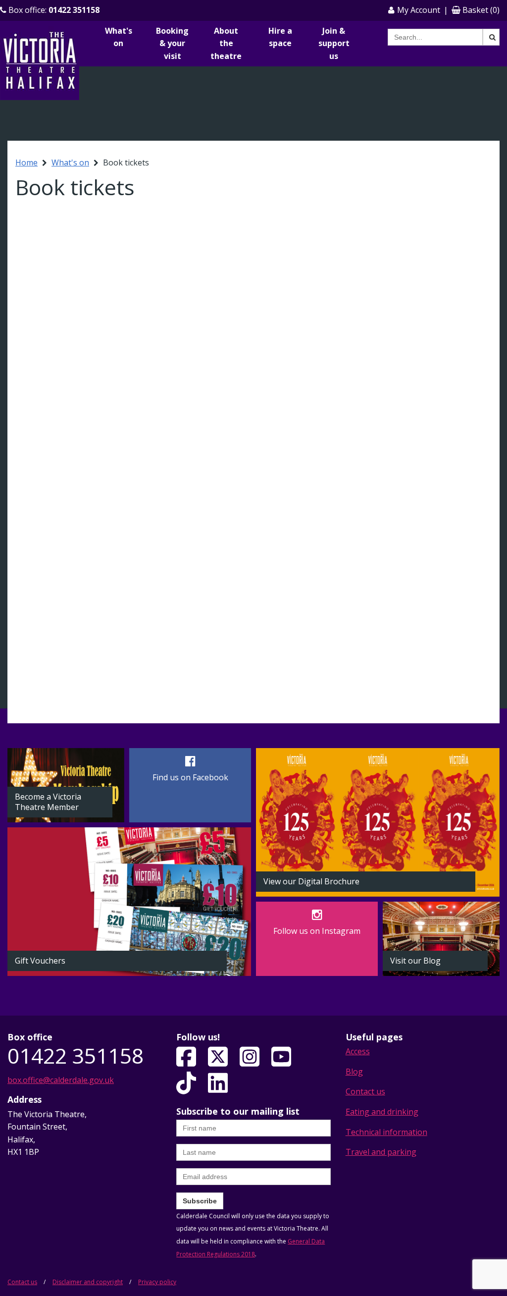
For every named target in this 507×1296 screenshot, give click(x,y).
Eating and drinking (382, 1111)
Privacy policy (157, 1282)
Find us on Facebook (190, 777)
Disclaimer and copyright (87, 1282)
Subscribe (200, 1201)
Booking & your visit (172, 43)
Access (358, 1051)
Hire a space (280, 37)
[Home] (39, 62)
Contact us (365, 1091)
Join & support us (334, 43)
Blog (354, 1071)
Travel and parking (381, 1151)
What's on (118, 37)
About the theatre (226, 43)
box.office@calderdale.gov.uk (60, 1080)
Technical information (386, 1132)
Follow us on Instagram (316, 930)
